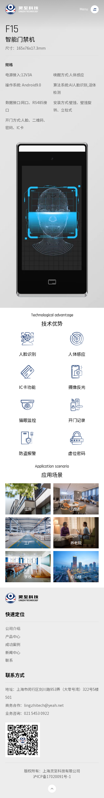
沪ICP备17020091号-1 (52, 776)
